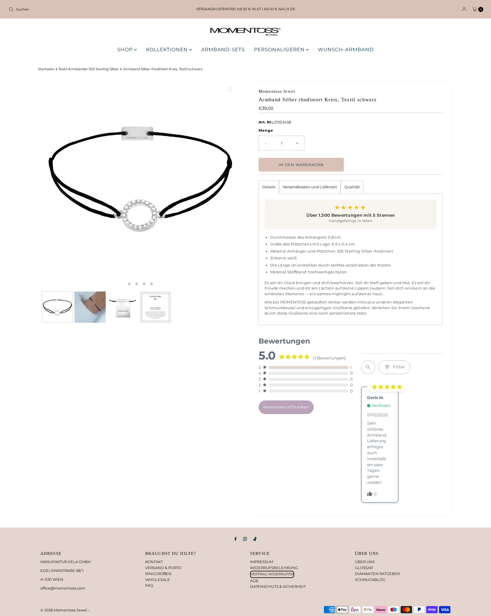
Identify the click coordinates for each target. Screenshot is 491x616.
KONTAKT (154, 561)
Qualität (352, 187)
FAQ (149, 585)
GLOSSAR (364, 567)
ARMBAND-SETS (223, 49)
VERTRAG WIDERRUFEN (272, 574)
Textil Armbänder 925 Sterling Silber (89, 69)
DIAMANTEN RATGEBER (377, 573)
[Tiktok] (255, 539)
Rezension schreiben (286, 407)
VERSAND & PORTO (163, 567)
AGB (254, 580)
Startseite (46, 69)
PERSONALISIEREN (280, 49)
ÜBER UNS (365, 561)
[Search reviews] (368, 367)
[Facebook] (235, 539)
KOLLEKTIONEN (167, 49)
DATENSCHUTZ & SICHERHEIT (278, 586)
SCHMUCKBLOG (370, 579)
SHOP (125, 49)
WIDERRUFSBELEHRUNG (274, 567)
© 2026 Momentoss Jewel (64, 610)
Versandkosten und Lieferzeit (310, 187)
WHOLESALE (157, 579)
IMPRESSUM (261, 561)
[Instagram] (245, 539)
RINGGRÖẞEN (158, 573)
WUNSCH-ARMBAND (346, 49)
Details (268, 187)
